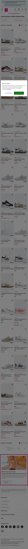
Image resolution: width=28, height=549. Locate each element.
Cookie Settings (8, 93)
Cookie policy (8, 89)
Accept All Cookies (19, 93)
